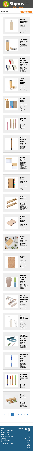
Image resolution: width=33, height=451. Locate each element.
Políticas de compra (7, 430)
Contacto (4, 442)
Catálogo (3, 438)
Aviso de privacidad (7, 444)
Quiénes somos (5, 434)
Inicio (2, 429)
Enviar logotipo (5, 440)
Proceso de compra (7, 436)
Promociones (5, 432)
